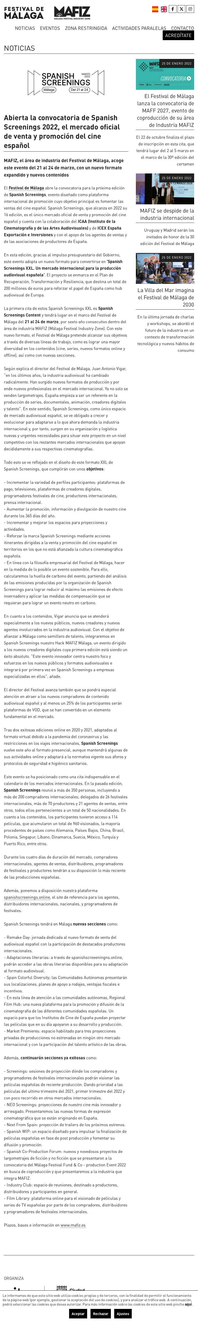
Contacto (182, 28)
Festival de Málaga (26, 187)
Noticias (25, 28)
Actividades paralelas (139, 28)
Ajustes (123, 1313)
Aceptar (78, 1313)
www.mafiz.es (73, 1225)
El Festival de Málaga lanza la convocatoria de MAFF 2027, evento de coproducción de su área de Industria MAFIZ (165, 110)
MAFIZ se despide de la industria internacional (167, 214)
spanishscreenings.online (27, 897)
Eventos (50, 28)
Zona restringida (86, 28)
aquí (188, 1304)
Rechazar (100, 1313)
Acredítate (178, 35)
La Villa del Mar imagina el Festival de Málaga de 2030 (165, 297)
